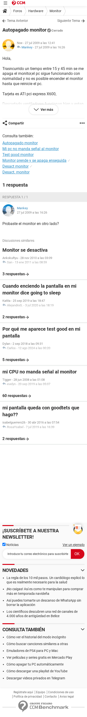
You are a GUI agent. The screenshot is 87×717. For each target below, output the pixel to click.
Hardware (35, 11)
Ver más (46, 110)
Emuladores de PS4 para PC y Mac (32, 651)
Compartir (16, 123)
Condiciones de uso (61, 692)
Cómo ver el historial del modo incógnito (36, 637)
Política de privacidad (28, 696)
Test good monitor (18, 154)
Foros (17, 11)
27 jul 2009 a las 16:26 (50, 47)
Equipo (40, 692)
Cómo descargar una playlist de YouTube (37, 671)
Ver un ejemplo (74, 545)
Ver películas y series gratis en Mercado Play (39, 657)
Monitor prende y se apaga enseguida (34, 160)
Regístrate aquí (23, 692)
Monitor (55, 11)
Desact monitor (15, 166)
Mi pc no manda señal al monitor (30, 149)
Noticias (12, 545)
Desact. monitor (15, 172)
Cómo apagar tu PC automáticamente (35, 664)
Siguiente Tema (68, 21)
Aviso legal (67, 696)
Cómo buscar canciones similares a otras (37, 644)
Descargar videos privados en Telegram (36, 678)
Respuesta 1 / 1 (15, 197)
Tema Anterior (17, 21)
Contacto (51, 696)
